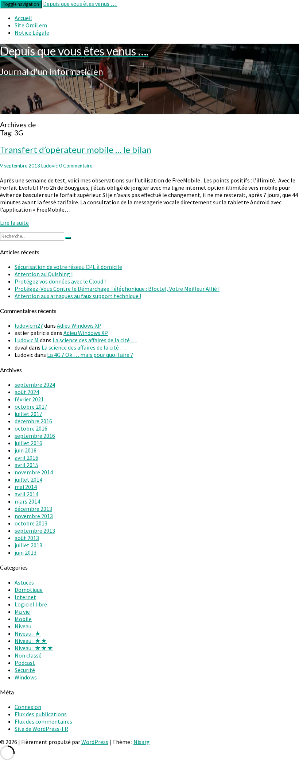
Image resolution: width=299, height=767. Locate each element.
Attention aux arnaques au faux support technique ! (78, 296)
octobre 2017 (31, 406)
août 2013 (27, 537)
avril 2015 (26, 465)
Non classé (28, 655)
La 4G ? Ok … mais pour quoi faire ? (90, 354)
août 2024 (27, 392)
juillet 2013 (28, 545)
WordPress (94, 741)
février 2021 (29, 399)
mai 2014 (26, 486)
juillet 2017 (28, 413)
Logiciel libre (31, 604)
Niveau (23, 626)
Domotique (29, 589)
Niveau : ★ (28, 633)
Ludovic (49, 166)
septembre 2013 (35, 530)
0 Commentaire (75, 166)
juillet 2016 (28, 443)
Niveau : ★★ (31, 640)
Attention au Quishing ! (44, 274)
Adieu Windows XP (79, 325)
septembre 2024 (35, 384)
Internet (25, 597)
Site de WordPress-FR (41, 728)
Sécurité (25, 670)
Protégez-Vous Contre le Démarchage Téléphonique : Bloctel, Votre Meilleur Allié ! (117, 288)
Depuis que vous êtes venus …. (80, 3)
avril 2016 (26, 457)
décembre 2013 (33, 508)
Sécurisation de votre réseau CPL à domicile (68, 266)
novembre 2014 (34, 472)
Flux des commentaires (43, 721)
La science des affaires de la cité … (95, 340)
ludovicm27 (29, 325)
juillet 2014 (28, 479)
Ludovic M (27, 340)
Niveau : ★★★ (34, 648)
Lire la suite (14, 223)
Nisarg (141, 741)
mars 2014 (27, 501)
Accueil (23, 18)
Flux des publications (41, 714)
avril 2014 (26, 494)
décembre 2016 (33, 421)
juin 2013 (25, 552)
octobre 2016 (31, 428)
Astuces (24, 582)
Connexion (28, 706)
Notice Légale (32, 32)
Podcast (25, 662)
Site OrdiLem (31, 25)
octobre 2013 (31, 523)
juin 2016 (25, 450)
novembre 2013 (34, 516)
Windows (26, 677)
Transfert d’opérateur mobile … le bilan (75, 149)
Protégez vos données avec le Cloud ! (60, 281)
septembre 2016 (35, 435)
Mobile (23, 619)
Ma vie (22, 611)
